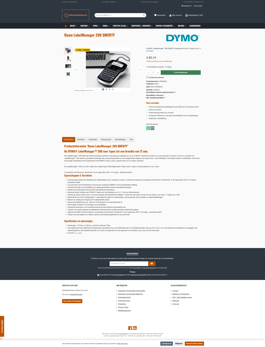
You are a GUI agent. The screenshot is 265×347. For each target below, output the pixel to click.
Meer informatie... (123, 343)
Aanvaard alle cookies (194, 344)
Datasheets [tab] (93, 139)
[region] (103, 69)
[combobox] (118, 15)
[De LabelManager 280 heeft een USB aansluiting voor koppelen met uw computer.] (108, 69)
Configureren (167, 344)
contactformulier (76, 294)
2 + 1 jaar (78, 233)
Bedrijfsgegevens (124, 311)
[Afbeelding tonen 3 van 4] (110, 89)
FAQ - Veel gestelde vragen (182, 297)
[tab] (68, 139)
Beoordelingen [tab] (120, 139)
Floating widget (2, 326)
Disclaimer (122, 304)
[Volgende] (140, 69)
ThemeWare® (157, 336)
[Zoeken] (143, 15)
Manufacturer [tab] (106, 139)
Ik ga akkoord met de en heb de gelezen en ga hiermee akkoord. (134, 275)
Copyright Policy (124, 301)
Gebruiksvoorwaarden (148, 268)
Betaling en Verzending (181, 294)
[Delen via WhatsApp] (148, 128)
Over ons (176, 304)
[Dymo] (183, 38)
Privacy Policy (123, 307)
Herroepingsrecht (124, 297)
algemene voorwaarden (138, 275)
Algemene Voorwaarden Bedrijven (130, 294)
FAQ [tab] (131, 139)
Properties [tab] (81, 139)
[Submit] (151, 263)
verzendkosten (123, 334)
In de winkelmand (180, 72)
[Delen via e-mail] (152, 128)
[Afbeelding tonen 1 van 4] (103, 89)
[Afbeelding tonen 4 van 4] (113, 89)
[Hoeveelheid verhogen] (158, 72)
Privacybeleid (136, 268)
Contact (175, 291)
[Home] (65, 26)
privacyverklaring (118, 275)
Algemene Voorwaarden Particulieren (131, 291)
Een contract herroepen (72, 301)
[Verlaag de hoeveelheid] (148, 72)
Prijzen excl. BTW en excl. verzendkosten (159, 61)
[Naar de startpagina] (75, 15)
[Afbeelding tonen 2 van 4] (106, 89)
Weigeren (178, 344)
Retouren (176, 301)
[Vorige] (75, 69)
